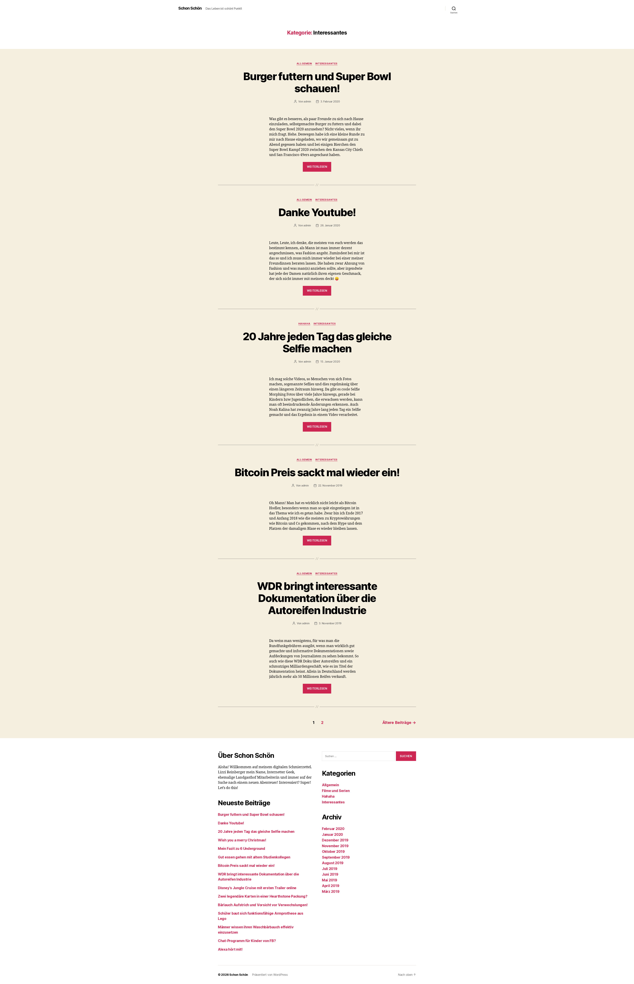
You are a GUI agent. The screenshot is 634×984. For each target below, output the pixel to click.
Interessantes (326, 63)
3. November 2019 (330, 623)
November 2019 (335, 846)
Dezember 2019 (335, 840)
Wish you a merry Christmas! (242, 840)
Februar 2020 (333, 829)
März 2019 (330, 891)
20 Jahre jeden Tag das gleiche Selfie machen (317, 342)
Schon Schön (190, 8)
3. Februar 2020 (330, 101)
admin (307, 101)
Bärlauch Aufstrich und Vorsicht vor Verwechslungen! (262, 905)
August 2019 (332, 863)
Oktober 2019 (333, 851)
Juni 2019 (330, 874)
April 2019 (330, 886)
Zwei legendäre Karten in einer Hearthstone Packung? (262, 896)
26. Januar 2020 (330, 225)
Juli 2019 (329, 869)
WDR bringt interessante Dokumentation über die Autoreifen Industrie (317, 598)
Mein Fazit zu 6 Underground (241, 849)
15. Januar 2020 (330, 361)
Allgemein (304, 63)
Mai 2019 (329, 880)
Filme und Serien (336, 791)
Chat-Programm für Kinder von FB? (247, 941)
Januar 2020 (332, 834)
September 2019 (336, 857)
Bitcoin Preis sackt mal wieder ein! (317, 472)
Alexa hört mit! (230, 949)
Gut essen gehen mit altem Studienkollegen (254, 857)
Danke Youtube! (317, 212)
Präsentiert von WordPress (270, 974)
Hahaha (304, 323)
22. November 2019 (330, 485)
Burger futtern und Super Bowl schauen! (317, 82)
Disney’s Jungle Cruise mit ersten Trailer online (257, 888)
